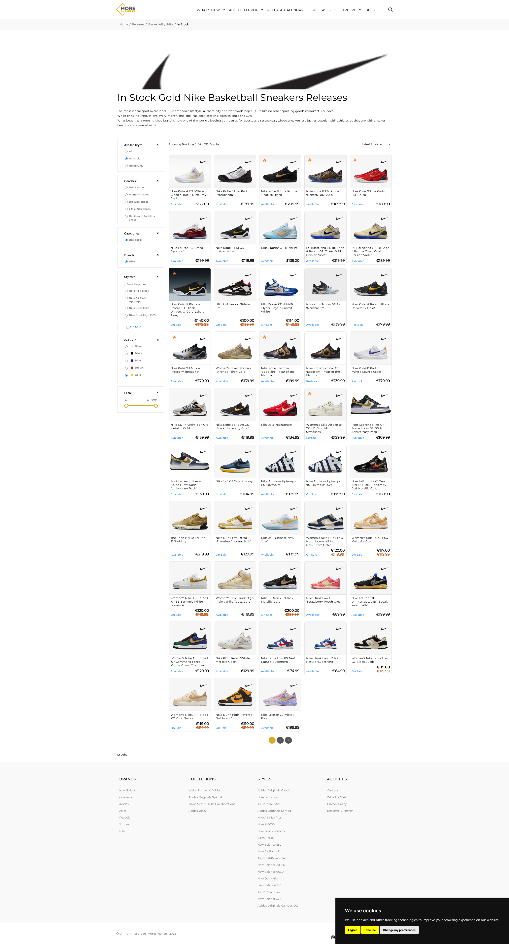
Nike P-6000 (266, 824)
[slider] (126, 406)
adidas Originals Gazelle (274, 790)
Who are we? (336, 797)
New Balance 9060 (270, 871)
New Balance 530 (269, 885)
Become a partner (340, 811)
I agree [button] (352, 930)
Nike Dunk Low (268, 797)
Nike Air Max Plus (269, 817)
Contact (332, 790)
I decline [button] (370, 930)
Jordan (124, 824)
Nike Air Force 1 (268, 851)
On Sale (135, 327)
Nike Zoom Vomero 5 (272, 831)
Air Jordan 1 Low (268, 892)
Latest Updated (373, 144)
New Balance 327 (269, 899)
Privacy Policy (337, 804)
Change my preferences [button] (399, 930)
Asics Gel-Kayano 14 (271, 858)
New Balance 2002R (271, 865)
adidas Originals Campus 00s (277, 905)
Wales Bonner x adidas (204, 790)
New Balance (128, 790)
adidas (124, 804)
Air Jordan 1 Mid (268, 804)
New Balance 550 (269, 844)
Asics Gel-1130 (266, 838)
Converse (125, 797)
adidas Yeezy (197, 811)
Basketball (155, 24)
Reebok (124, 817)
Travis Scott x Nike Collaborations (211, 804)
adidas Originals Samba (274, 811)
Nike (170, 24)
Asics (122, 811)
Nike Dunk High (268, 878)
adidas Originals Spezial (205, 797)
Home (123, 24)
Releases (138, 24)
